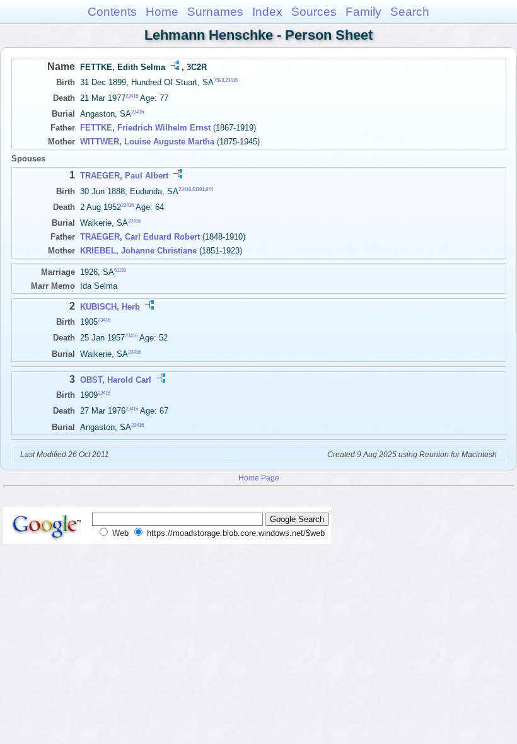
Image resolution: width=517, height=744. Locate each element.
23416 (231, 80)
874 (209, 189)
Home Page (258, 478)
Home (162, 11)
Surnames (215, 11)
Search (409, 11)
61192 (120, 270)
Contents (112, 11)
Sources (314, 11)
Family (363, 11)
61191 (198, 189)
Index (267, 11)
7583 (219, 80)
